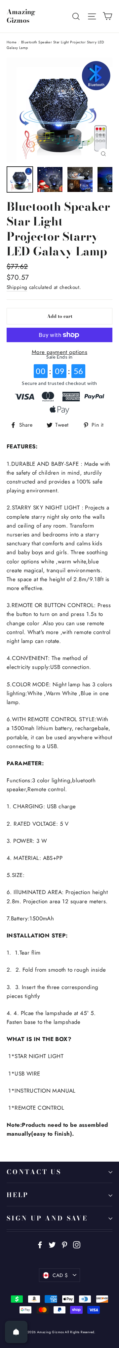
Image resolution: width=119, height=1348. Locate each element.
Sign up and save (47, 1218)
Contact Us (34, 1172)
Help (18, 1195)
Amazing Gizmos (21, 16)
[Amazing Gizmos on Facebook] (40, 1244)
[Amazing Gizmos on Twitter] (52, 1244)
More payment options (60, 352)
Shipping (17, 287)
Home (12, 42)
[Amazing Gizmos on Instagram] (76, 1244)
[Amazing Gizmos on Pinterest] (64, 1244)
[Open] (16, 1332)
